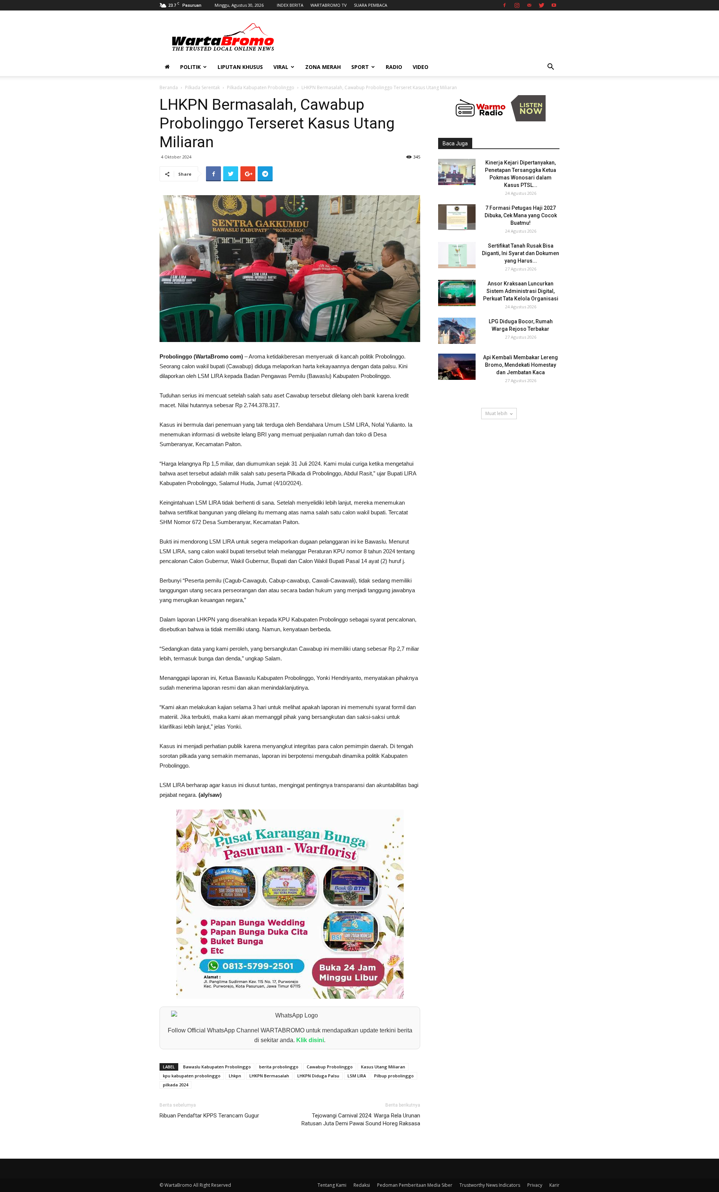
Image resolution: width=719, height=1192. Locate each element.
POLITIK (190, 66)
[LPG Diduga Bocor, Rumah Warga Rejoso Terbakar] (457, 331)
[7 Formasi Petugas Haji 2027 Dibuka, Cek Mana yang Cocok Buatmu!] (457, 217)
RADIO (394, 66)
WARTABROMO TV (328, 5)
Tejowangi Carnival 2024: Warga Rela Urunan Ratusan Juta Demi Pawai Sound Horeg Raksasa (360, 1119)
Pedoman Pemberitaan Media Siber (414, 1185)
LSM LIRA (357, 1075)
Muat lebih (496, 413)
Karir (554, 1185)
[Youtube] (553, 5)
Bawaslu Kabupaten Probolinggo (217, 1067)
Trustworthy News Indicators (489, 1185)
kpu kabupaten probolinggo (192, 1075)
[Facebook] (504, 5)
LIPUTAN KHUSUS (240, 66)
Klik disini (310, 1040)
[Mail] (529, 5)
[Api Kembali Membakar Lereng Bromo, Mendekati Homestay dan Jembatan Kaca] (457, 367)
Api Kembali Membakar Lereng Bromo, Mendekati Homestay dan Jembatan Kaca (520, 364)
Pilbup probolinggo (394, 1075)
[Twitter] (541, 5)
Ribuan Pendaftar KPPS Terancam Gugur (209, 1115)
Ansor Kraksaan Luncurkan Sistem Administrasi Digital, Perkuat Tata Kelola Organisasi (520, 291)
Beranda (169, 87)
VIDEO (420, 66)
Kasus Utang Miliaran (383, 1067)
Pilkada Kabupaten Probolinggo (260, 87)
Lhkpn (235, 1075)
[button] (550, 67)
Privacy (534, 1185)
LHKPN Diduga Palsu (318, 1075)
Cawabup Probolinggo (330, 1067)
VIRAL (280, 66)
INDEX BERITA (290, 5)
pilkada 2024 (175, 1084)
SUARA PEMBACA (370, 5)
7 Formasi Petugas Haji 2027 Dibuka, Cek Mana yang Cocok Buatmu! (521, 215)
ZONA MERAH (323, 66)
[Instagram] (516, 5)
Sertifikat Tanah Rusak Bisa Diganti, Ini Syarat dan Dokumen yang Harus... (520, 253)
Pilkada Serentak (202, 87)
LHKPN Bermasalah (269, 1075)
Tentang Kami (332, 1185)
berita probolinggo (278, 1067)
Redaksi (362, 1185)
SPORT (360, 66)
